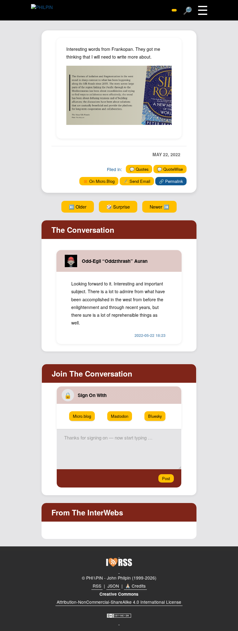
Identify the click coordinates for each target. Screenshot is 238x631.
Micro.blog (82, 416)
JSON (113, 586)
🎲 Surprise (118, 206)
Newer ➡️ (159, 206)
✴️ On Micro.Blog (99, 181)
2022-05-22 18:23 (149, 335)
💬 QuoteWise (170, 169)
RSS (97, 586)
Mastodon (119, 416)
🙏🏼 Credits (135, 586)
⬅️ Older (77, 206)
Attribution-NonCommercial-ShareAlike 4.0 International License (119, 602)
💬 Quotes (139, 169)
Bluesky (155, 416)
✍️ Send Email (136, 181)
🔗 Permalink (171, 181)
